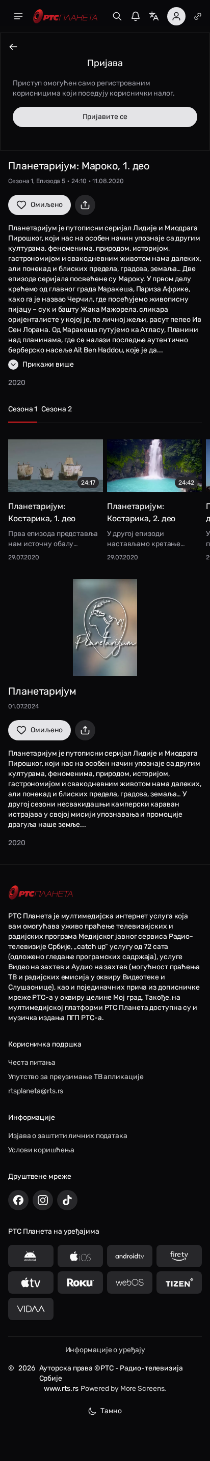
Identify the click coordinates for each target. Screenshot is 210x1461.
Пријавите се (105, 116)
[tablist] (105, 413)
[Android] (31, 1256)
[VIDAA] (31, 1309)
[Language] (154, 16)
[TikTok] (67, 1200)
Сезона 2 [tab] (56, 409)
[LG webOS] (129, 1282)
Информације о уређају (105, 1350)
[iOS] (80, 1256)
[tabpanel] (105, 497)
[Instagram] (43, 1200)
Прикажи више (48, 364)
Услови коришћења (41, 1150)
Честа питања (32, 1062)
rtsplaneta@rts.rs (35, 1091)
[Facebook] (18, 1200)
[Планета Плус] (198, 16)
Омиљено (47, 204)
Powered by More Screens (123, 1388)
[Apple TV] (31, 1282)
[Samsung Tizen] (179, 1282)
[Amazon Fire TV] (179, 1256)
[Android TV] (129, 1256)
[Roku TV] (80, 1282)
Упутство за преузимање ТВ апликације (75, 1076)
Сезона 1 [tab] (22, 409)
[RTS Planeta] (65, 16)
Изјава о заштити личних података (67, 1135)
